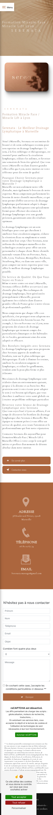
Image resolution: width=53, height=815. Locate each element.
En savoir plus (18, 460)
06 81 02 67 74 (26, 546)
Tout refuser (18, 802)
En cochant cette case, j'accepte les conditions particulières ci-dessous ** (26, 687)
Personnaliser (19, 808)
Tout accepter (18, 797)
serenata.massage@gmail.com (26, 573)
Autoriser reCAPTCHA (26, 735)
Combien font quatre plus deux (19, 648)
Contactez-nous (19, 469)
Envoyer (29, 697)
